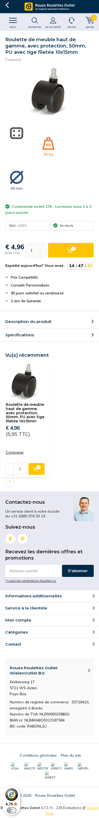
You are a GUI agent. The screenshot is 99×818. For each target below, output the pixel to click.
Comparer (13, 59)
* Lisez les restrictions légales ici (30, 581)
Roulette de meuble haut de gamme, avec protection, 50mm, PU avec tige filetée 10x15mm (25, 412)
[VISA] (16, 767)
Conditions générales (38, 755)
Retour (7, 5)
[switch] (11, 810)
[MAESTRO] (50, 775)
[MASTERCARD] (29, 767)
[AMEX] (69, 767)
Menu (12, 27)
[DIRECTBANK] (56, 767)
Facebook (10, 539)
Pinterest (22, 539)
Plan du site (71, 755)
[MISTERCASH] (42, 767)
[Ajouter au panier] (71, 250)
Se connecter (53, 27)
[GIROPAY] (83, 767)
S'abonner (78, 570)
